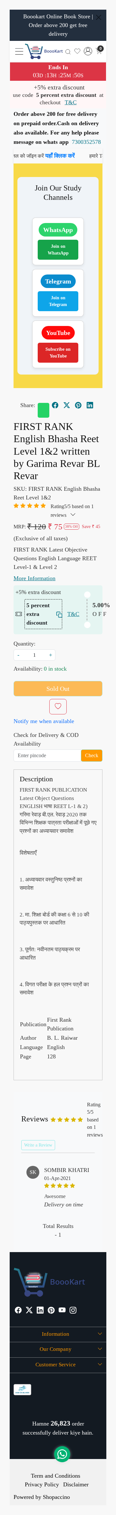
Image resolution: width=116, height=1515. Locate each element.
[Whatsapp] (43, 410)
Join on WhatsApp (58, 250)
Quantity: (24, 643)
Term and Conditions (55, 1476)
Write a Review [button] (38, 1145)
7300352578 (86, 142)
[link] (68, 51)
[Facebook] (18, 1310)
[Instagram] (73, 1310)
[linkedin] (90, 405)
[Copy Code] (57, 614)
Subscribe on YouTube (58, 352)
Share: (27, 405)
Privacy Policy (42, 1484)
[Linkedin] (40, 1310)
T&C (71, 102)
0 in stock (55, 668)
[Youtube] (62, 1310)
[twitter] (66, 405)
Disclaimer (76, 1484)
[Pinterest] (51, 1310)
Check (91, 755)
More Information (34, 578)
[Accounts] (88, 51)
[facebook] (55, 405)
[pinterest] (78, 405)
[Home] (44, 51)
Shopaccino (56, 1497)
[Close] (98, 17)
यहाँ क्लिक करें (50, 156)
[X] (29, 1310)
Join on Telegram (58, 301)
